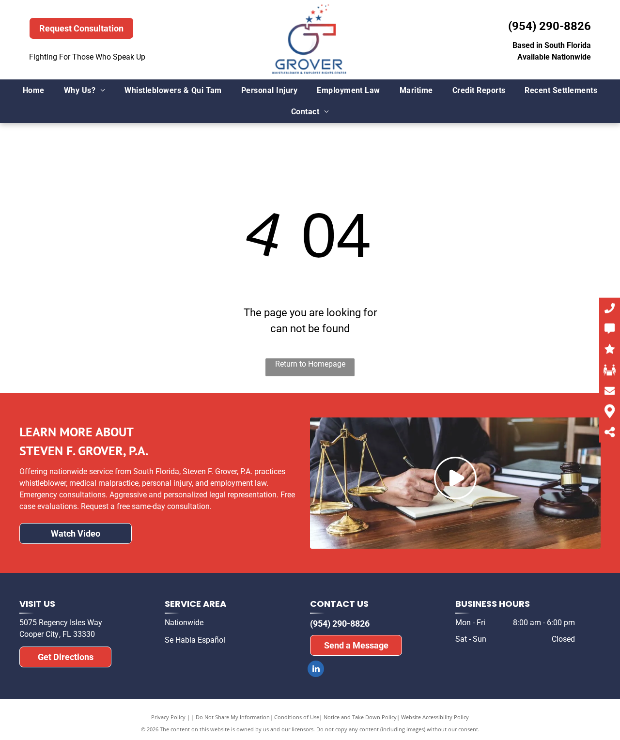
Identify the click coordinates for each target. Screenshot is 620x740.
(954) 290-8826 (549, 26)
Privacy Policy (168, 717)
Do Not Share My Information (233, 717)
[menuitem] (33, 90)
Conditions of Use (296, 717)
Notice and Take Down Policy (360, 717)
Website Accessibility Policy (435, 717)
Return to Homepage (310, 364)
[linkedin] (316, 670)
